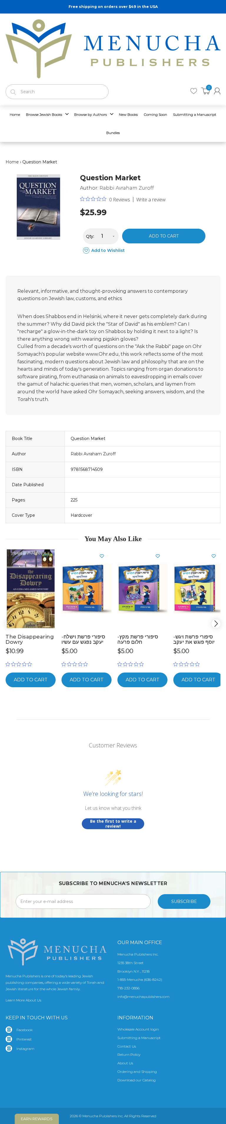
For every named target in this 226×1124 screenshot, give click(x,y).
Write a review (151, 199)
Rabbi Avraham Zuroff (126, 188)
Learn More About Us (23, 1000)
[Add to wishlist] (48, 556)
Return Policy (128, 1054)
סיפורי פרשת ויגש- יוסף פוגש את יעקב (194, 639)
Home (12, 162)
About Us (125, 1063)
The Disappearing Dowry (30, 639)
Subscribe (184, 901)
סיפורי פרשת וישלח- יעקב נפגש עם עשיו (83, 639)
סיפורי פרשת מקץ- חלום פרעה (137, 639)
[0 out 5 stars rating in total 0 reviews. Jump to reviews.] (20, 664)
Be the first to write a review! (113, 823)
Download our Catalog (136, 1080)
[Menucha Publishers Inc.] (113, 47)
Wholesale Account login (138, 1029)
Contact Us (126, 1046)
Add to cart (164, 236)
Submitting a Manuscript (139, 1038)
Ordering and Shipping (137, 1071)
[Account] (217, 91)
